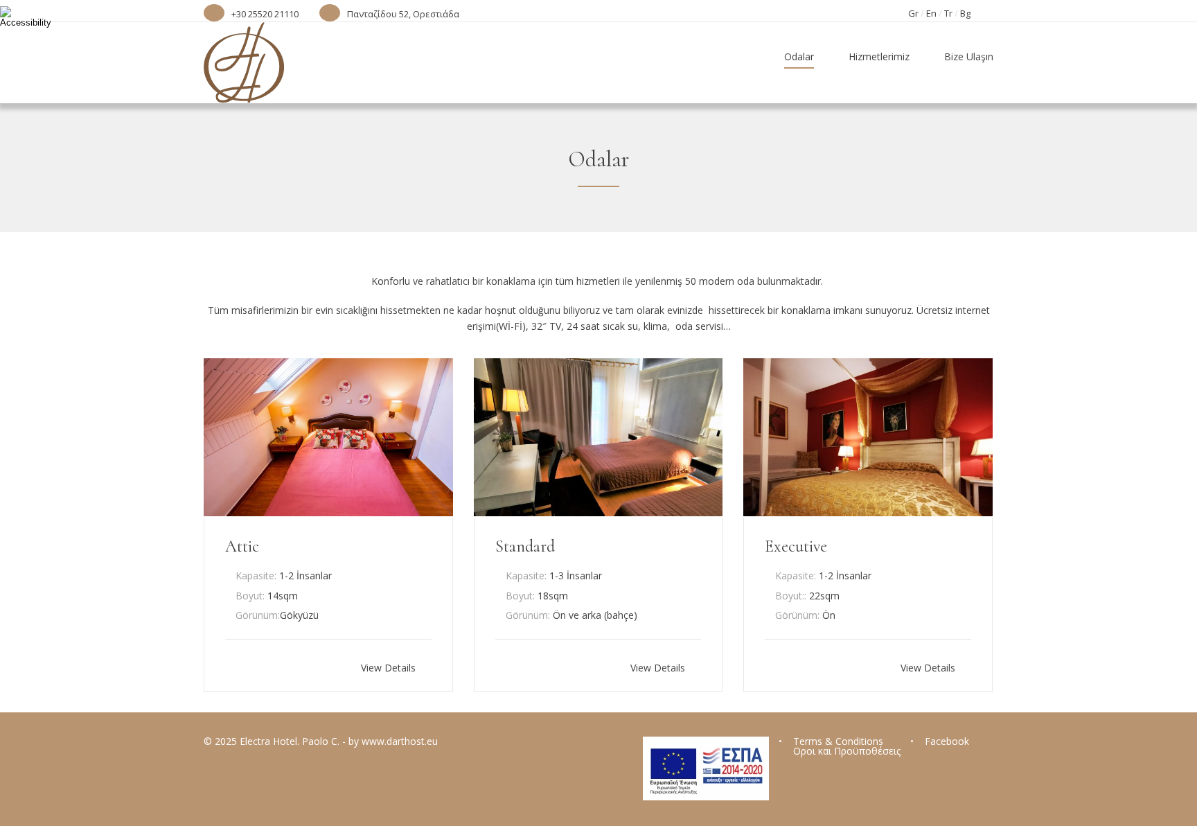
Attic (242, 546)
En (931, 13)
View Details (389, 667)
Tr (948, 13)
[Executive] (868, 512)
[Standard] (598, 512)
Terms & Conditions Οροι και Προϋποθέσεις (847, 746)
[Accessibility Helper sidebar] (16, 16)
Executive (796, 546)
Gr (913, 13)
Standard (525, 546)
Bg (965, 13)
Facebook (947, 741)
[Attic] (328, 512)
